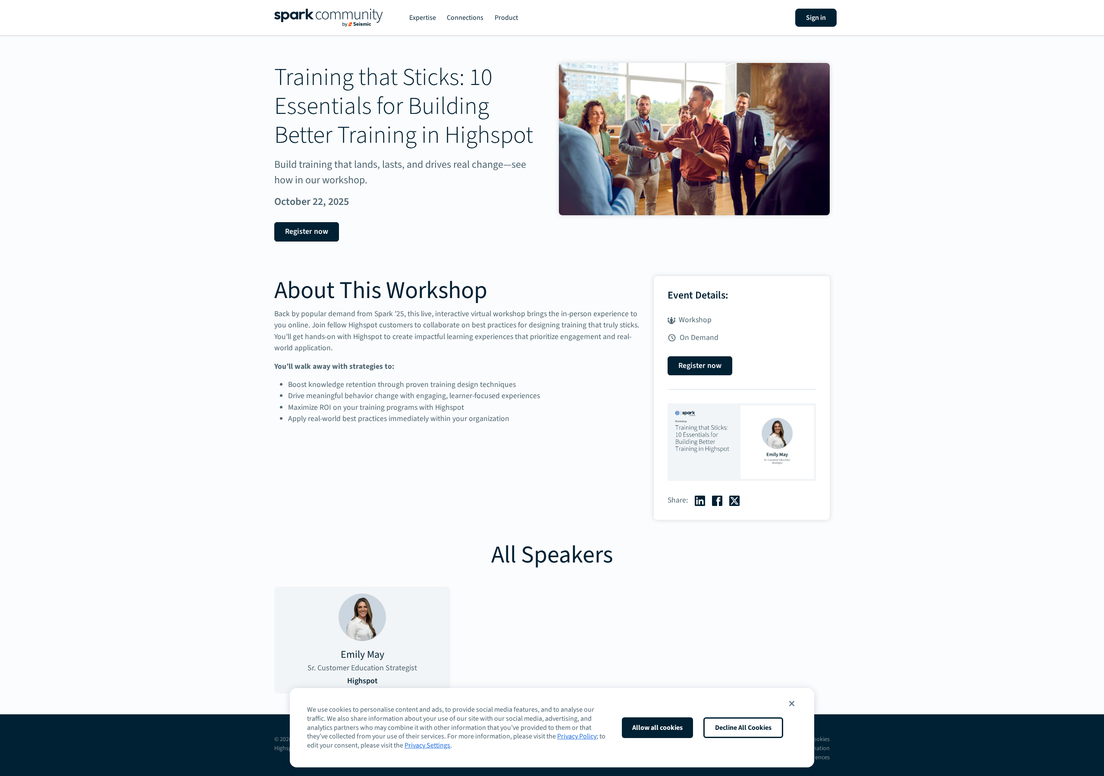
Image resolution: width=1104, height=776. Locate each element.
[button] (791, 703)
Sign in (816, 17)
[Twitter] (734, 500)
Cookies (819, 739)
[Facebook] (717, 500)
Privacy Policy (576, 736)
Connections (465, 17)
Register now (306, 231)
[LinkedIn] (700, 500)
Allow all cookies (657, 727)
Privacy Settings (427, 745)
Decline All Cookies (743, 727)
